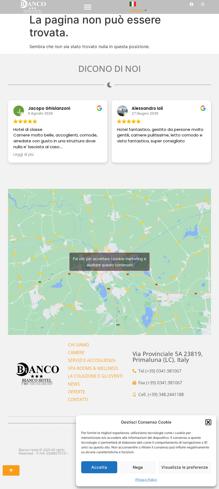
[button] (208, 422)
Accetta (99, 467)
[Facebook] (191, 4)
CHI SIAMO (78, 345)
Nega (138, 467)
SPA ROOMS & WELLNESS (93, 368)
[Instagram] (202, 4)
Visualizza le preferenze (184, 467)
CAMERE (76, 352)
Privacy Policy (146, 480)
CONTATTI (78, 399)
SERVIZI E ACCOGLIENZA (91, 360)
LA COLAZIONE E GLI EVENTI (95, 376)
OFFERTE (76, 392)
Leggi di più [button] (23, 154)
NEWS (74, 384)
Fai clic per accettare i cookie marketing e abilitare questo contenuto (109, 261)
